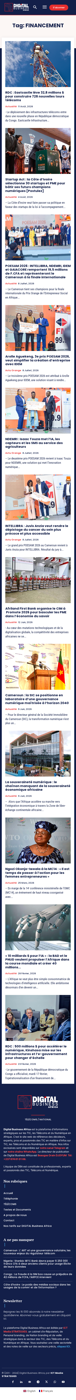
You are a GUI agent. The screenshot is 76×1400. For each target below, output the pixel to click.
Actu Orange (13, 370)
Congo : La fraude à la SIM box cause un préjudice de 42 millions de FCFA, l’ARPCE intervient (38, 1275)
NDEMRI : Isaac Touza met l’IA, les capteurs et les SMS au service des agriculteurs (34, 443)
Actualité (11, 106)
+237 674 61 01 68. (15, 1159)
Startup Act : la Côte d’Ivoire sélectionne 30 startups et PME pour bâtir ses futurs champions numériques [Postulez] (35, 185)
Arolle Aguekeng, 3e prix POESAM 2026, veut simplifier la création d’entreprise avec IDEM (37, 360)
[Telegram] (38, 1382)
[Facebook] (13, 1382)
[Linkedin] (21, 1382)
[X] (46, 1382)
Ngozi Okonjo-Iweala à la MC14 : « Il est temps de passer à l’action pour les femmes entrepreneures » (37, 873)
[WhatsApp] (54, 1382)
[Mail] (29, 1382)
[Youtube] (63, 1382)
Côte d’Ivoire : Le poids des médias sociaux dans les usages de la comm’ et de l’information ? (37, 1286)
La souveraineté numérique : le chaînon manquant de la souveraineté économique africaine (37, 786)
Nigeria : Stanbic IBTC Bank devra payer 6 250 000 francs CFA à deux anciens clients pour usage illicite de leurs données (37, 1264)
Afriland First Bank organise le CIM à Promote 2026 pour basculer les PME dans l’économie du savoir (35, 612)
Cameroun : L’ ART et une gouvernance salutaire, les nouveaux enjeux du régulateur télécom (37, 1252)
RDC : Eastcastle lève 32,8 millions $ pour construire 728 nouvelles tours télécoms (34, 96)
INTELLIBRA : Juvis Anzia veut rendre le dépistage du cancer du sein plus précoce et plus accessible (36, 530)
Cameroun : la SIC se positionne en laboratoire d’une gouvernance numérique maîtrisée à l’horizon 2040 (37, 699)
